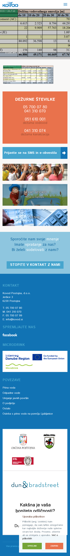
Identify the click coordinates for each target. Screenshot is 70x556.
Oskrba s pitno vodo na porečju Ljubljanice (28, 414)
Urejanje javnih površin (16, 398)
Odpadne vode (11, 393)
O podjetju (9, 403)
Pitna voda (9, 388)
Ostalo (6, 408)
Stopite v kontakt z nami (35, 264)
